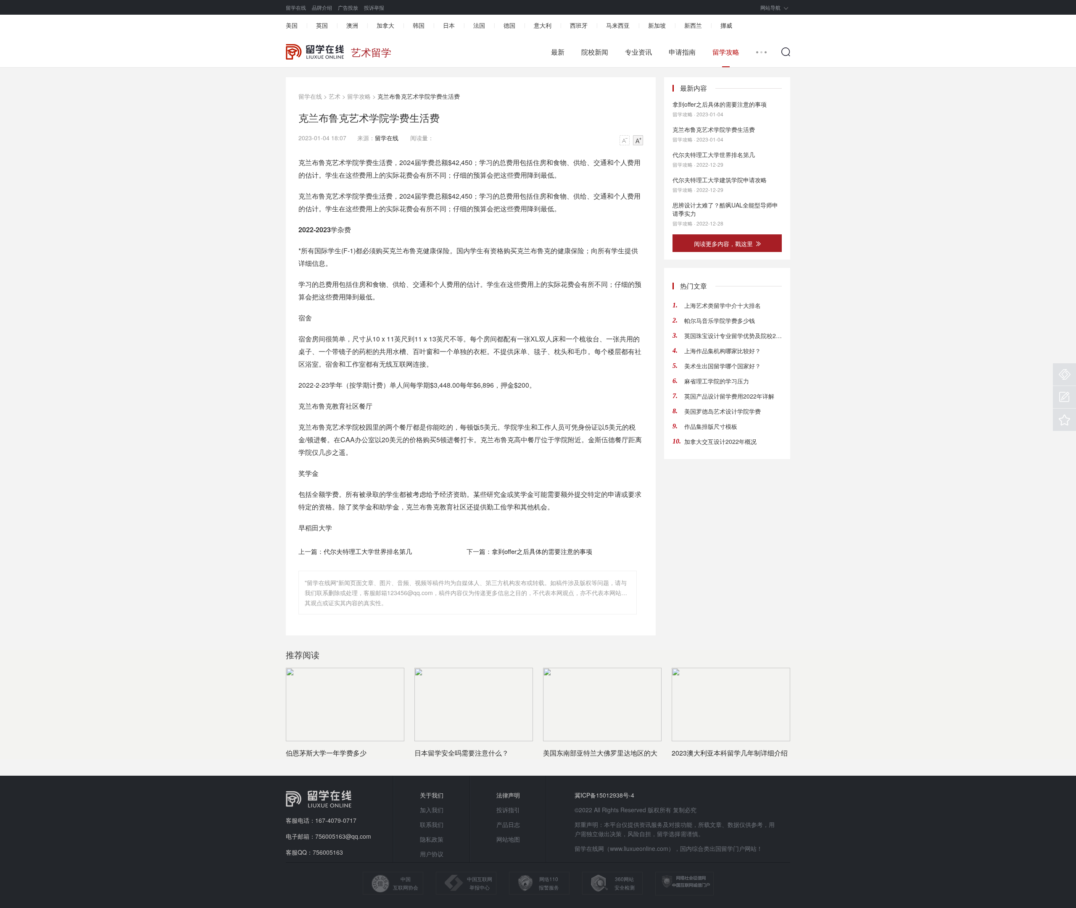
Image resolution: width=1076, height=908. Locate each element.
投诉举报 (374, 7)
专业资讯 (638, 52)
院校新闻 (594, 52)
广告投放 (348, 7)
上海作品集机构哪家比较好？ (722, 350)
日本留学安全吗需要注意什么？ (461, 753)
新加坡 (657, 25)
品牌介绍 (322, 7)
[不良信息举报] (1064, 374)
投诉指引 (508, 810)
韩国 (419, 25)
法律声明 (508, 795)
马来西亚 (618, 25)
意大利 (542, 25)
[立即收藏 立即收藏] (1064, 420)
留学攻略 (725, 52)
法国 (479, 25)
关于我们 (431, 795)
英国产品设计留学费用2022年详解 (729, 396)
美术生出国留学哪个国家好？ (722, 366)
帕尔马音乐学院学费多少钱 (719, 320)
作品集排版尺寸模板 (710, 426)
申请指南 (682, 52)
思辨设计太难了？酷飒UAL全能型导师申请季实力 (725, 209)
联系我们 (431, 824)
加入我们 (431, 810)
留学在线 (296, 7)
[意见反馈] (1064, 397)
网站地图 (508, 839)
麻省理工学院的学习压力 (716, 381)
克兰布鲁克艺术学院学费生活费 (713, 129)
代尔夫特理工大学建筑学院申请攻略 (719, 180)
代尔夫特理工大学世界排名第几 (368, 551)
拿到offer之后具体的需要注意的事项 (542, 551)
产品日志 (508, 824)
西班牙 (579, 25)
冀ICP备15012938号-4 (604, 795)
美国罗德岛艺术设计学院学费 (722, 411)
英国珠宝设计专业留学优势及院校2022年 (733, 335)
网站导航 (770, 7)
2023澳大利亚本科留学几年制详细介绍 (730, 753)
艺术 (334, 96)
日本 (449, 25)
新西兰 (693, 25)
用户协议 (431, 854)
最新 (557, 52)
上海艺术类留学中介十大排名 (722, 305)
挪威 (726, 25)
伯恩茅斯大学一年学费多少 (326, 753)
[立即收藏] (1064, 420)
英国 (322, 25)
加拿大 (385, 25)
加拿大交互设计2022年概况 (720, 441)
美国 (292, 25)
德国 (509, 25)
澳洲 (352, 25)
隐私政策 (431, 839)
